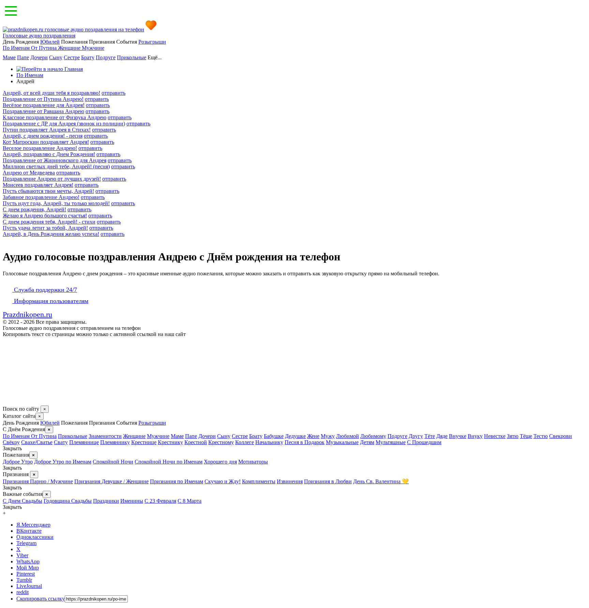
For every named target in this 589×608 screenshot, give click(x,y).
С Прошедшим (424, 442)
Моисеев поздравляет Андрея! (38, 185)
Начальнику (269, 442)
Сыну (55, 57)
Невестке (494, 436)
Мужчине (93, 48)
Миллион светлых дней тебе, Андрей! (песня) (56, 166)
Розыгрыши (152, 42)
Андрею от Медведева (29, 173)
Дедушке (295, 436)
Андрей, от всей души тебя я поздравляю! (51, 93)
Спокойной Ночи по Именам (168, 462)
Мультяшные (391, 442)
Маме (9, 57)
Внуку (475, 436)
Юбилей (50, 42)
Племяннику (115, 442)
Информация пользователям (50, 301)
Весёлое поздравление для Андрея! (44, 105)
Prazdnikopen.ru (27, 314)
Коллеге (244, 442)
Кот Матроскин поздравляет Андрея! (46, 142)
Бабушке (274, 436)
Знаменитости (105, 436)
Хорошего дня (220, 462)
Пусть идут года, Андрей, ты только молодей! (56, 203)
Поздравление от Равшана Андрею (43, 111)
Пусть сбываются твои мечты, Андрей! (48, 191)
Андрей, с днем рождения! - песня (42, 136)
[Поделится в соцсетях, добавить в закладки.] (10, 402)
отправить (113, 93)
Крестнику (170, 442)
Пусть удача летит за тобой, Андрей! (45, 228)
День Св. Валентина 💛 (381, 481)
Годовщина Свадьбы (68, 501)
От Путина (44, 48)
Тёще (526, 436)
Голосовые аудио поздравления (39, 36)
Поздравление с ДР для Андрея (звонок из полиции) (64, 123)
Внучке (457, 436)
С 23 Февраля (160, 501)
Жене (313, 436)
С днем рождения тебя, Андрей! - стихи (49, 222)
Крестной (195, 442)
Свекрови (560, 436)
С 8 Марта (189, 501)
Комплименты (258, 481)
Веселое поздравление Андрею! (40, 148)
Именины (131, 501)
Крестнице (143, 442)
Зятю (512, 436)
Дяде (442, 436)
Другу (416, 436)
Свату (61, 442)
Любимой (347, 436)
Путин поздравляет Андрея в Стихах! (47, 130)
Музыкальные (342, 442)
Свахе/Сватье (36, 442)
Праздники (106, 501)
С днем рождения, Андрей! (34, 209)
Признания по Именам (176, 481)
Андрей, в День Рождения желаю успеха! (51, 234)
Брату (87, 57)
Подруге (106, 57)
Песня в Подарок (304, 442)
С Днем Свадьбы (22, 501)
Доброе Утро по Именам (62, 462)
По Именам (17, 48)
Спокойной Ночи (113, 462)
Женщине (70, 48)
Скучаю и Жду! (223, 481)
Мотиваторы (253, 462)
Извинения (290, 481)
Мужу (328, 436)
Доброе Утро (18, 462)
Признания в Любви (328, 481)
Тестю (540, 436)
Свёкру (11, 442)
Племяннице (84, 442)
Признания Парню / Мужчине (38, 481)
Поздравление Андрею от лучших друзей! (52, 179)
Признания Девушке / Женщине (111, 481)
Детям (367, 442)
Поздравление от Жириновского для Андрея (54, 160)
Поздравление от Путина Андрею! (43, 99)
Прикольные (131, 57)
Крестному (221, 442)
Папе (23, 57)
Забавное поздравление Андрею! (41, 197)
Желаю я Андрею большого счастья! (45, 215)
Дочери (39, 57)
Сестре (72, 57)
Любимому (373, 436)
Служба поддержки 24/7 (44, 289)
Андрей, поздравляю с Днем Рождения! (49, 154)
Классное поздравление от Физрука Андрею (54, 117)
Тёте (429, 436)
